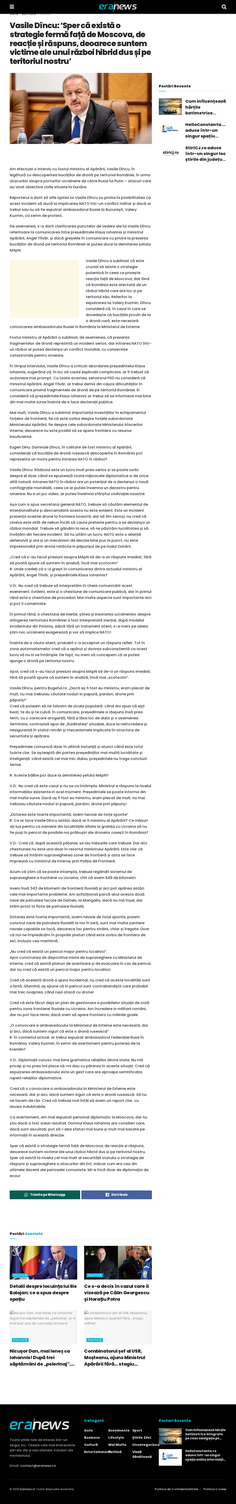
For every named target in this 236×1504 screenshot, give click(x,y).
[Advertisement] (81, 158)
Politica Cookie (214, 1489)
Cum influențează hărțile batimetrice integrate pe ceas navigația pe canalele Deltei (205, 107)
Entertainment (97, 1452)
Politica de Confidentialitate (176, 1489)
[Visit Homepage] (118, 7)
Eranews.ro (27, 1489)
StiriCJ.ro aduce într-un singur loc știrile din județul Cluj (205, 153)
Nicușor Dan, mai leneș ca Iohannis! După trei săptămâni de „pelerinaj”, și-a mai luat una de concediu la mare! (40, 1357)
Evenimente (119, 1430)
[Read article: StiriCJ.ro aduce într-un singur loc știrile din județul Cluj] (170, 153)
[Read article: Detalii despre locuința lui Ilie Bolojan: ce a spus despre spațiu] (43, 1263)
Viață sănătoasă (142, 1454)
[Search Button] (224, 7)
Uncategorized (146, 1444)
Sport (137, 1430)
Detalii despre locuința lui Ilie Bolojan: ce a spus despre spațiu (43, 1292)
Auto (88, 1430)
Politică (45, 14)
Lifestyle (116, 1437)
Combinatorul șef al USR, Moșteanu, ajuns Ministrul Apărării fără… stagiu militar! (114, 1357)
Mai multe (29, 14)
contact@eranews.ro (38, 1465)
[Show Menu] (12, 7)
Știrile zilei (141, 1437)
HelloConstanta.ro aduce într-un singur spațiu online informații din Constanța (205, 130)
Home (14, 14)
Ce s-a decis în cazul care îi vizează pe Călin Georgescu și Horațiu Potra (116, 1292)
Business (92, 1437)
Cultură (91, 1444)
